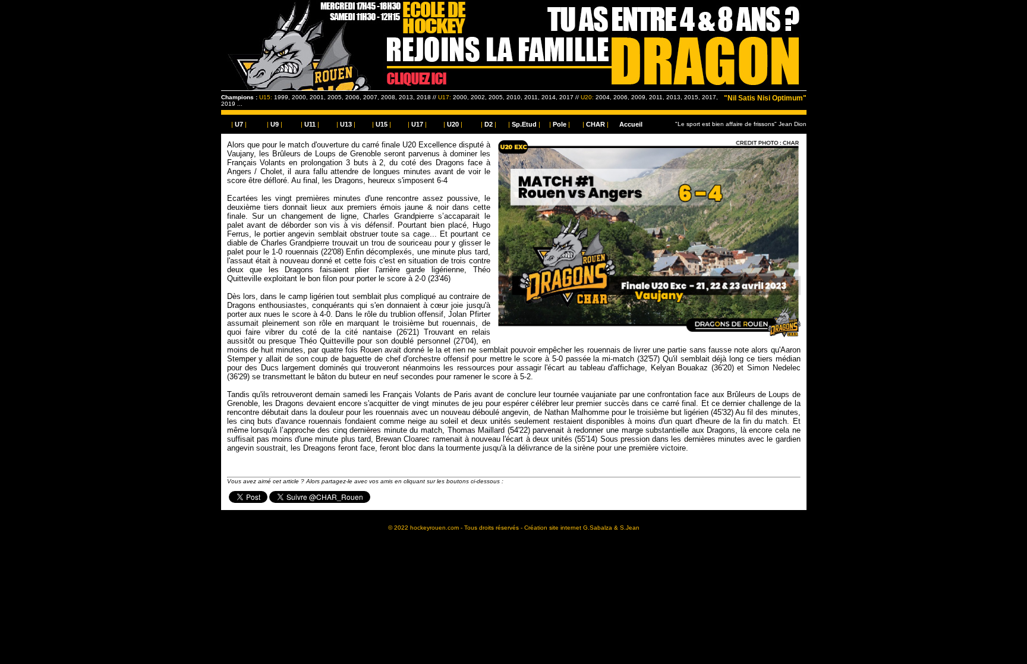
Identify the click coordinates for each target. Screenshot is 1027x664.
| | (239, 124)
